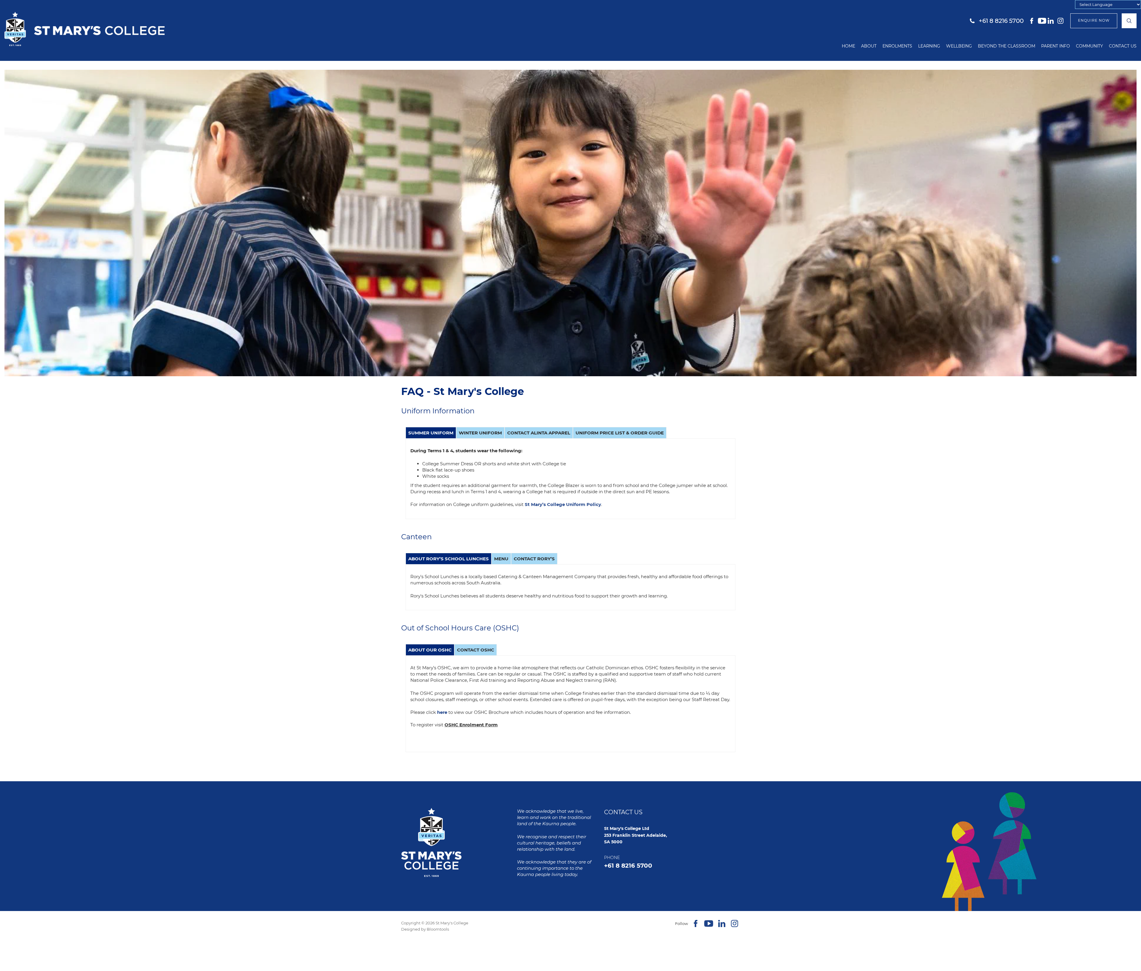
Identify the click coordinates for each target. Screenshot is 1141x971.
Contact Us (1123, 46)
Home (848, 46)
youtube (1042, 21)
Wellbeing (959, 46)
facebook (1032, 21)
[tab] (430, 433)
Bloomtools (438, 929)
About (869, 46)
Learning (929, 46)
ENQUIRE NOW (1094, 20)
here (442, 712)
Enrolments (897, 46)
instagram (1062, 21)
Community (1089, 46)
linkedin (1052, 21)
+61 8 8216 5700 (1001, 20)
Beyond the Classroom (1006, 46)
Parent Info (1055, 46)
